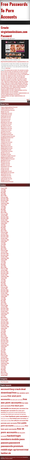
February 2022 (4, 268)
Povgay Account (5, 169)
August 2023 (4, 241)
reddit (4, 449)
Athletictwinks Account (6, 146)
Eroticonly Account (5, 119)
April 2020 (3, 302)
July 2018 (3, 329)
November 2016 (4, 360)
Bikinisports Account (6, 133)
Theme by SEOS (9, 458)
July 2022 (3, 261)
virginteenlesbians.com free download (9, 91)
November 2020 (4, 291)
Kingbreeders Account (6, 113)
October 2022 (4, 256)
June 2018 (3, 331)
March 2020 (3, 304)
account (5, 389)
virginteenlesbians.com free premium (9, 93)
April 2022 (3, 265)
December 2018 (4, 322)
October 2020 (4, 293)
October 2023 (4, 238)
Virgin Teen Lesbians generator (11, 81)
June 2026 (3, 191)
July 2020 (3, 297)
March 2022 (3, 267)
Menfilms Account (5, 152)
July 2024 (3, 224)
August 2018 (4, 328)
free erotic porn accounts (12, 412)
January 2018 (4, 339)
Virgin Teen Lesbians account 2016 (9, 80)
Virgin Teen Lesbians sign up (9, 85)
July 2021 (3, 279)
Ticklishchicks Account (6, 151)
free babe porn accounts (17, 71)
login (18, 436)
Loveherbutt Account (6, 177)
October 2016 (4, 361)
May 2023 (3, 246)
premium (18, 446)
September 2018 (5, 326)
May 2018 (3, 332)
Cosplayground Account (7, 134)
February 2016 (4, 374)
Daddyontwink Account (6, 148)
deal (23, 389)
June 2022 (3, 262)
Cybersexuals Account (6, 178)
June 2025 (3, 208)
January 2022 (4, 270)
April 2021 (3, 284)
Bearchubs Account (6, 145)
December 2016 (4, 358)
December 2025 (4, 198)
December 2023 (4, 235)
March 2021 (3, 285)
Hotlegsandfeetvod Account (7, 158)
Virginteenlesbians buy (22, 85)
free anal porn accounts (23, 70)
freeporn (13, 38)
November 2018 (4, 323)
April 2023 (3, 247)
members (6, 439)
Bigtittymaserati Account (7, 157)
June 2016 (3, 368)
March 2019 (3, 317)
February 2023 (4, 250)
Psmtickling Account (6, 149)
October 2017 (4, 343)
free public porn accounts (11, 77)
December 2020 (4, 290)
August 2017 (4, 346)
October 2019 (4, 311)
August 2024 (4, 223)
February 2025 (4, 214)
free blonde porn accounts (14, 73)
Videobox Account (5, 140)
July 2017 (3, 348)
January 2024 (4, 233)
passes (5, 443)
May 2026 (3, 192)
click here (7, 68)
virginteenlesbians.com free (20, 90)
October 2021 (4, 275)
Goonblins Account (5, 125)
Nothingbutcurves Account (7, 172)
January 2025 (4, 215)
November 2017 (4, 342)
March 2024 (3, 230)
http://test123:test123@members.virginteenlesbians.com (15, 61)
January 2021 (4, 288)
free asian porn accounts (16, 399)
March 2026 (3, 195)
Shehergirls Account (6, 175)
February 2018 (4, 337)
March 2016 (3, 372)
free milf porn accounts (11, 75)
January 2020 (4, 307)
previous (2, 99)
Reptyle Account (5, 111)
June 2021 (3, 281)
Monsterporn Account (6, 127)
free (14, 392)
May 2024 (3, 227)
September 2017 (5, 345)
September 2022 (5, 258)
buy (12, 389)
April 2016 (3, 371)
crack (18, 389)
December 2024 (4, 217)
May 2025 (3, 209)
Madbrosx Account (5, 139)
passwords (7, 446)
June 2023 (3, 244)
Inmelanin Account (5, 131)
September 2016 (5, 363)
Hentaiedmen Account (6, 166)
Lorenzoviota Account (6, 114)
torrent (20, 449)
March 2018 (3, 336)
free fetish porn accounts (13, 414)
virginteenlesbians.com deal (7, 90)
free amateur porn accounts (10, 70)
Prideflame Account (6, 143)
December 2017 (4, 340)
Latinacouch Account (6, 130)
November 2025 (4, 200)
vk (9, 453)
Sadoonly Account (5, 120)
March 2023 (3, 249)
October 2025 (4, 201)
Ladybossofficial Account (7, 108)
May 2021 (3, 282)
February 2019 (4, 319)
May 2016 (3, 369)
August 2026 (4, 188)
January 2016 (4, 375)
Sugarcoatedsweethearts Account (9, 107)
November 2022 (4, 255)
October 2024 (4, 220)
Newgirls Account (5, 180)
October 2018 (4, 325)
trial (26, 449)
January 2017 (4, 357)
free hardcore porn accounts (14, 74)
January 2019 (4, 320)
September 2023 (5, 240)
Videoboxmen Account (6, 142)
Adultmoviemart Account (7, 181)
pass (22, 439)
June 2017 (3, 349)
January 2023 (4, 252)
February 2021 (4, 287)
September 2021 (5, 276)
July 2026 (3, 189)
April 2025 (3, 211)
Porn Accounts (4, 382)
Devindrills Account (6, 117)
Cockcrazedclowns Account (8, 110)
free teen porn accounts (11, 78)
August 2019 (4, 314)
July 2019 (3, 316)
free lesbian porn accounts (18, 418)
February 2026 (4, 197)
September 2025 (5, 203)
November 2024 (4, 218)
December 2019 (4, 308)
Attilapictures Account (6, 128)
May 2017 (3, 351)
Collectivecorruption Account (8, 155)
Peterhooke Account (6, 116)
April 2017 (3, 352)
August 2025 (4, 204)
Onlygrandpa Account (6, 171)
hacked (11, 436)
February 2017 (4, 355)
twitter (4, 453)
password (14, 443)
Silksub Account (5, 168)
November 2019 (4, 310)
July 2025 (3, 206)
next (28, 99)
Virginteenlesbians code (6, 87)
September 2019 (5, 313)
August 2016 (4, 364)
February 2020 (4, 305)
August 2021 (4, 278)
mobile (15, 439)
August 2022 (4, 259)
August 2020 (4, 296)
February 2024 (4, 232)
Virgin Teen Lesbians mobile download (13, 83)
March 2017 (3, 354)
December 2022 (4, 253)
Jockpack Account (5, 163)
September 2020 (5, 294)
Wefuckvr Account (5, 165)
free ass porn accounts (6, 71)
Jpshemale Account (6, 174)
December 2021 (4, 272)
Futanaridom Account (6, 123)
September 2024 (5, 221)
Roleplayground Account (7, 137)
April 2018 (3, 334)
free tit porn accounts (22, 78)
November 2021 (4, 273)
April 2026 (3, 194)
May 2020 (3, 300)
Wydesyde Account (5, 160)
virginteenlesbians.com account (13, 88)
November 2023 (4, 236)
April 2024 (3, 229)
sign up (12, 449)
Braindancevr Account (6, 122)
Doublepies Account (6, 154)
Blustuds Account (5, 162)
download (6, 392)
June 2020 (3, 299)
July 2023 (3, 243)
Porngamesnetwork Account (8, 136)
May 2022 (3, 264)
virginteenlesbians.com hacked (12, 94)
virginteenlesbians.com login (7, 95)
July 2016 (3, 366)
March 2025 (3, 212)
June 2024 (3, 226)
